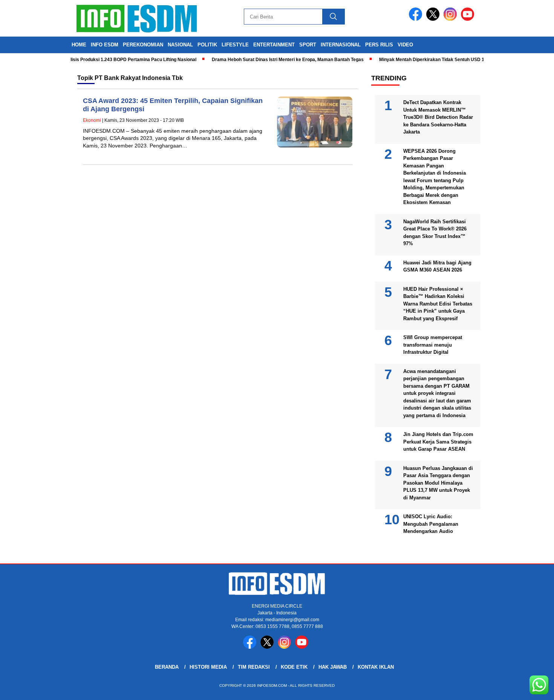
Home (79, 45)
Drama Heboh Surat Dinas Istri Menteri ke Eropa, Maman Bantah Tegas (278, 59)
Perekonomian (143, 45)
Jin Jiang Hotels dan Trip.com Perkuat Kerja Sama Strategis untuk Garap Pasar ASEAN (438, 441)
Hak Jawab (332, 667)
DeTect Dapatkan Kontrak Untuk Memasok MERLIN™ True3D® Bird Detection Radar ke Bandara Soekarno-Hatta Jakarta (438, 117)
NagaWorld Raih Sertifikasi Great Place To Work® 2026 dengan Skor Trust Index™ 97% (435, 233)
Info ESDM (104, 45)
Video (405, 45)
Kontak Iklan (376, 667)
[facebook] (417, 19)
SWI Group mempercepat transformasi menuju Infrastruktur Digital (432, 345)
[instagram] (451, 19)
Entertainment (274, 45)
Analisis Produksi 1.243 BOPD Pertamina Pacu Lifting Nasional (119, 59)
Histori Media (208, 667)
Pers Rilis (379, 45)
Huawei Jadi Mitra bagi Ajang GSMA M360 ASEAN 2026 (437, 266)
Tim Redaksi (254, 667)
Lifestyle (235, 45)
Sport (307, 45)
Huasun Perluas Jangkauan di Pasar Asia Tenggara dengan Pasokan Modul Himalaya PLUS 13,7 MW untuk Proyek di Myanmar (438, 482)
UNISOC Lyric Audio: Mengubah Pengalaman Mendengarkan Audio (430, 524)
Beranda (167, 667)
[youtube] (469, 19)
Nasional (180, 45)
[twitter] (434, 19)
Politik (207, 45)
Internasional (341, 45)
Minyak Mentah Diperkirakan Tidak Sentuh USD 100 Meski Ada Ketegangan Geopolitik (461, 59)
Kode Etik (294, 667)
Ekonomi (92, 120)
